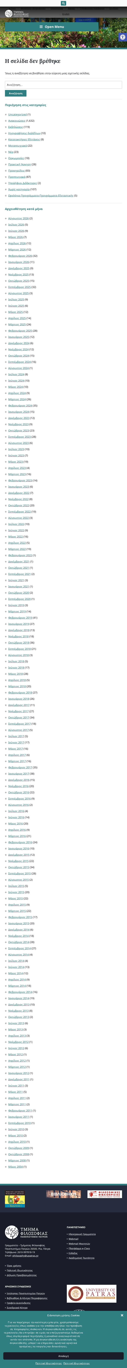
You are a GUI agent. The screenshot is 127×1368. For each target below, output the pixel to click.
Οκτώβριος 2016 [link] (18, 792)
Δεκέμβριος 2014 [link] (18, 929)
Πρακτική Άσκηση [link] (19, 164)
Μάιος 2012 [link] (15, 1054)
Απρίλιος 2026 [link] (17, 243)
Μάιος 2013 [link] (15, 1029)
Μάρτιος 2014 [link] (17, 986)
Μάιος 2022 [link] (15, 536)
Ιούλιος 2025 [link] (16, 299)
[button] (122, 1315)
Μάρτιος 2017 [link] (17, 761)
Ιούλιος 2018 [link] (16, 661)
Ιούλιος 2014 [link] (16, 961)
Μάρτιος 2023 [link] (17, 474)
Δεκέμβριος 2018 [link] (18, 630)
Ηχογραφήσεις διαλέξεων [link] (24, 133)
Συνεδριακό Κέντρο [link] (17, 1307)
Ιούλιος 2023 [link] (16, 449)
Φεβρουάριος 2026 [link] (20, 256)
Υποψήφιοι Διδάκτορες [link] (22, 183)
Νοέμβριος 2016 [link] (18, 786)
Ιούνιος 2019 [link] (16, 605)
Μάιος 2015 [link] (15, 898)
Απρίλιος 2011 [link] (17, 1098)
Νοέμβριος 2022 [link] (18, 499)
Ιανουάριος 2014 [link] (18, 998)
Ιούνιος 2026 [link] (16, 231)
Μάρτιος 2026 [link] (17, 249)
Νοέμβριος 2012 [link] (18, 1042)
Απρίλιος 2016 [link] (17, 830)
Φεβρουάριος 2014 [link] (20, 992)
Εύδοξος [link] (73, 1253)
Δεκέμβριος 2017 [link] (18, 705)
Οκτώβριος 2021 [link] (18, 568)
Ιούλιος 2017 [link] (16, 736)
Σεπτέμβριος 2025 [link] (19, 287)
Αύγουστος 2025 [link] (18, 293)
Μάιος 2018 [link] (15, 674)
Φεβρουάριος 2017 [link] (20, 767)
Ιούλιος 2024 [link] (16, 374)
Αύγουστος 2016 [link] (18, 805)
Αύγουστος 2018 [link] (18, 655)
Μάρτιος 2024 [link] (17, 399)
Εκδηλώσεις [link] (15, 127)
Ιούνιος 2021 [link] (16, 580)
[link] (122, 37)
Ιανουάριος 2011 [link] (18, 1117)
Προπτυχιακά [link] (16, 177)
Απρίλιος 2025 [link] (17, 318)
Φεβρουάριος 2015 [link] (20, 917)
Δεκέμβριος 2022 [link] (18, 493)
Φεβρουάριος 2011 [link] (20, 1110)
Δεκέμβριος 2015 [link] (18, 855)
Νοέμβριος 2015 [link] (18, 861)
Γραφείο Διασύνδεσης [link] (19, 1302)
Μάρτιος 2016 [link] (17, 836)
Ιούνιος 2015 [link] (16, 892)
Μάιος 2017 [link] (15, 748)
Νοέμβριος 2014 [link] (18, 936)
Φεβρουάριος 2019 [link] (20, 617)
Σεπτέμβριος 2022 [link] (19, 511)
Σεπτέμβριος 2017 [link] (19, 724)
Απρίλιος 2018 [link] (17, 680)
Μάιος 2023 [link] (15, 461)
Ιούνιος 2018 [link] (16, 667)
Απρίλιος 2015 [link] (17, 904)
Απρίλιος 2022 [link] (17, 543)
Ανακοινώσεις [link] (16, 120)
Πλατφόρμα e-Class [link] (79, 1248)
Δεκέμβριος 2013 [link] (18, 1004)
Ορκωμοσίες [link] (16, 158)
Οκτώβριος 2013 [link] (18, 1017)
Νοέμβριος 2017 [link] (18, 711)
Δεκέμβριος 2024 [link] (18, 343)
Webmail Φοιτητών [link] (79, 1243)
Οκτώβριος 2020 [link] (18, 593)
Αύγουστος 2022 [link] (18, 518)
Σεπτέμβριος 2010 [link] (19, 1123)
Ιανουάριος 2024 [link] (18, 412)
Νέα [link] (10, 152)
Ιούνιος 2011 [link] (16, 1085)
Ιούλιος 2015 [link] (16, 886)
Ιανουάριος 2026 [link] (18, 262)
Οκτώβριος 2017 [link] (18, 717)
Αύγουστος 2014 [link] (18, 954)
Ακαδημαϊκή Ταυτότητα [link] (81, 1257)
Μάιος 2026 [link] (15, 237)
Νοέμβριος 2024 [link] (18, 349)
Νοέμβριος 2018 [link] (18, 636)
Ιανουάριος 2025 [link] (18, 337)
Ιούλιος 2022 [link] (16, 524)
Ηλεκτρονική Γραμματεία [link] (82, 1234)
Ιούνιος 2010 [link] (16, 1129)
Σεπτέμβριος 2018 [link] (19, 649)
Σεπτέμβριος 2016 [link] (19, 798)
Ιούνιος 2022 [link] (16, 530)
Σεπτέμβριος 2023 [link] (19, 437)
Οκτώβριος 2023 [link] (18, 430)
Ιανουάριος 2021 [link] (18, 586)
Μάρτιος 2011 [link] (17, 1104)
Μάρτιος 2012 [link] (17, 1067)
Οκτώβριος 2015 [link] (18, 867)
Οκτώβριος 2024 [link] (18, 355)
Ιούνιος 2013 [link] (16, 1023)
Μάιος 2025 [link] (15, 312)
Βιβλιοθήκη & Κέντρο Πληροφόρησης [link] (27, 1298)
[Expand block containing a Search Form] (63, 3)
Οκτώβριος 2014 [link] (18, 942)
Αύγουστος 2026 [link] (18, 218)
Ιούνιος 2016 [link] (16, 817)
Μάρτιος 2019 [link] (17, 611)
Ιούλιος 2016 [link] (16, 811)
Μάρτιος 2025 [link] (17, 324)
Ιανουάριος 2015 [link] (18, 923)
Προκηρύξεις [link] (16, 170)
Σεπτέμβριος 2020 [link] (19, 599)
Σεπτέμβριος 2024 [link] (19, 362)
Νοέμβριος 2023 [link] (18, 424)
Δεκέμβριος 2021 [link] (18, 561)
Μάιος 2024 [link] (15, 387)
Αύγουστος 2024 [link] (18, 368)
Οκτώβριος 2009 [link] (18, 1148)
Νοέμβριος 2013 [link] (18, 1011)
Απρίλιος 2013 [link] (17, 1035)
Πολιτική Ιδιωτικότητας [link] (49, 1363)
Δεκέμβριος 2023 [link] (18, 418)
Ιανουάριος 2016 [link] (18, 848)
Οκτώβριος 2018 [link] (18, 642)
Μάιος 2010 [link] (15, 1135)
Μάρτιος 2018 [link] (17, 686)
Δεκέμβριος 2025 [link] (18, 268)
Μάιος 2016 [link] (15, 823)
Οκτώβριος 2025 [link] (18, 281)
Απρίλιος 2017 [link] (17, 755)
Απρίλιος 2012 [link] (17, 1060)
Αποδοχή (63, 1356)
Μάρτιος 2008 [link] (17, 1160)
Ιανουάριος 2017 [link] (18, 773)
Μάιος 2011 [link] (15, 1092)
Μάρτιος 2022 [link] (17, 549)
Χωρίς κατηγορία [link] (19, 189)
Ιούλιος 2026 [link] (16, 224)
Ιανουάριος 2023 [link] (18, 486)
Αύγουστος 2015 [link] (18, 880)
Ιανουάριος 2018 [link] (18, 699)
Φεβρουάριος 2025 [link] (20, 330)
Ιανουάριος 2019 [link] (18, 624)
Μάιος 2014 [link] (15, 973)
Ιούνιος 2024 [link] (16, 380)
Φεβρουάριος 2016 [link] (20, 842)
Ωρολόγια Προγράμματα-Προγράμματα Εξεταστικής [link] (40, 195)
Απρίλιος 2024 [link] (17, 393)
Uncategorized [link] (17, 114)
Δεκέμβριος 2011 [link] (18, 1079)
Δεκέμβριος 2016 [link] (18, 780)
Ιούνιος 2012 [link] (16, 1048)
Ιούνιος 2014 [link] (16, 967)
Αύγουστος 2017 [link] (18, 730)
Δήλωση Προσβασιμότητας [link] (22, 1275)
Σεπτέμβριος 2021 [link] (19, 574)
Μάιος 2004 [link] (15, 1167)
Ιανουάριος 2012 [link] (18, 1073)
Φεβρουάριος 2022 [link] (20, 555)
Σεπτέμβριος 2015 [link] (19, 873)
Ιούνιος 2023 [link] (16, 455)
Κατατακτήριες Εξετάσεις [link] (24, 139)
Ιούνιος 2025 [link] (16, 306)
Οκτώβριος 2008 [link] (18, 1154)
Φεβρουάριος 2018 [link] (20, 692)
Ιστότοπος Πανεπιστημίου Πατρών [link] (26, 1293)
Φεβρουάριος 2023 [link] (20, 480)
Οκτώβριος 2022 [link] (18, 505)
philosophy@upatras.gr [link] (25, 1255)
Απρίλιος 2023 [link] (17, 468)
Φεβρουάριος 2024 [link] (20, 405)
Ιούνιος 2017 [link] (16, 742)
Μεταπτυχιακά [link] (17, 145)
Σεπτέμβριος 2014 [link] (19, 948)
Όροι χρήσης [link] (14, 1265)
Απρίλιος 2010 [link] (17, 1142)
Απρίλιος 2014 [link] (17, 979)
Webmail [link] (73, 1238)
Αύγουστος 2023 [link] (18, 443)
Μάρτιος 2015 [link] (17, 911)
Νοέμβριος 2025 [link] (18, 274)
